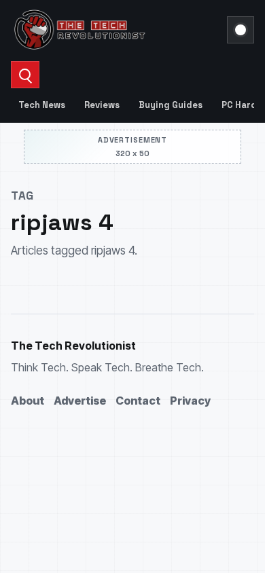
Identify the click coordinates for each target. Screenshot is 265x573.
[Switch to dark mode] (240, 29)
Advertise (80, 400)
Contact (138, 400)
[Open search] (25, 74)
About (27, 400)
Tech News (41, 105)
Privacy (190, 400)
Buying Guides (170, 105)
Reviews (102, 105)
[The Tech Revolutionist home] (115, 30)
